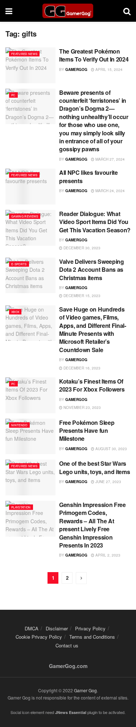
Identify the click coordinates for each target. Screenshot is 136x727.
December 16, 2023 (81, 368)
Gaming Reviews (24, 216)
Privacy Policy (90, 628)
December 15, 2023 (81, 295)
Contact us (66, 645)
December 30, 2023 (81, 247)
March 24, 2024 (109, 190)
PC (13, 95)
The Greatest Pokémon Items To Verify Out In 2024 (93, 55)
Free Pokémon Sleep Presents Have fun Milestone (86, 430)
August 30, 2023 (110, 448)
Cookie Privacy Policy (39, 636)
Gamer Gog (85, 690)
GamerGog (76, 69)
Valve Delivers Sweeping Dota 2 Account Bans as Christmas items (91, 269)
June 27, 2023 (107, 481)
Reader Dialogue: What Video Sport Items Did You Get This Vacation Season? (95, 222)
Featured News (24, 54)
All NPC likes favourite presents (88, 176)
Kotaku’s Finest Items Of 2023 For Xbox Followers (92, 385)
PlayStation (21, 507)
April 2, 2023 (107, 555)
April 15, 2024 (108, 69)
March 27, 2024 (109, 159)
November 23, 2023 (81, 407)
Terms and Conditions (92, 636)
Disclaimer (57, 628)
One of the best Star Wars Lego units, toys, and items (94, 467)
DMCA (31, 628)
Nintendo (19, 425)
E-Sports (19, 264)
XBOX (15, 312)
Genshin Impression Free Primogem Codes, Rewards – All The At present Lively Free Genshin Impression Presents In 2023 (92, 524)
